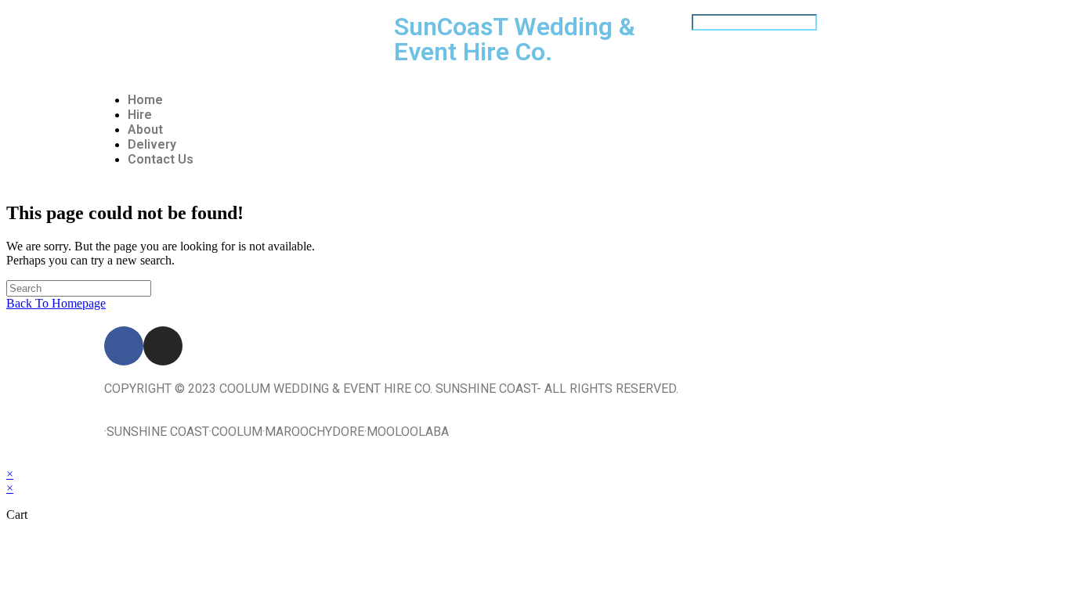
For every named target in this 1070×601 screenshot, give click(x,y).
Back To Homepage (56, 303)
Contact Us (160, 159)
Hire (140, 114)
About (145, 129)
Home (145, 99)
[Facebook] (123, 345)
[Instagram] (163, 345)
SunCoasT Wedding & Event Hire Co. (514, 39)
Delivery (152, 144)
